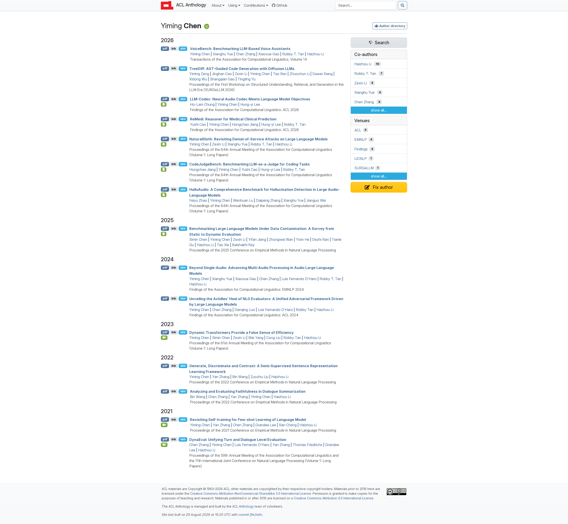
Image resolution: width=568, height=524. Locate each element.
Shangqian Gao (222, 79)
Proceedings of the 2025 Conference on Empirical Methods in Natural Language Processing (262, 250)
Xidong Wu (198, 79)
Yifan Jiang (257, 239)
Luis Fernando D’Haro (299, 279)
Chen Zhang (245, 54)
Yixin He (302, 239)
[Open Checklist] (163, 104)
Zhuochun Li (300, 74)
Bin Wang (240, 377)
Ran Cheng (288, 425)
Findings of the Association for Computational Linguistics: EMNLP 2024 (246, 289)
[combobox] (365, 5)
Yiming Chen (200, 54)
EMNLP (360, 139)
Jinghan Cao (222, 74)
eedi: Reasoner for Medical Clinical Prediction (233, 119)
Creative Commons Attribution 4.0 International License (333, 498)
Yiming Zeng (199, 74)
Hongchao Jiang (245, 124)
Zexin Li (241, 74)
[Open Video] (164, 337)
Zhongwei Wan (281, 239)
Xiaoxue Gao (268, 54)
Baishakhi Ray (243, 245)
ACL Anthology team (247, 506)
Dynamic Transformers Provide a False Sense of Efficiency (241, 332)
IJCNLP (360, 158)
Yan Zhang (220, 377)
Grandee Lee (265, 425)
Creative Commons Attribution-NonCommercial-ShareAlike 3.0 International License (250, 493)
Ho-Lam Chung (202, 104)
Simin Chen (198, 239)
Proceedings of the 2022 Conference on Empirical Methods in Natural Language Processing (262, 382)
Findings (361, 149)
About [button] (216, 5)
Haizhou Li (315, 54)
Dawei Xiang (322, 74)
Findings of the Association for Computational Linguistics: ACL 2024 (243, 315)
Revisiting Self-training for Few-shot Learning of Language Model (248, 419)
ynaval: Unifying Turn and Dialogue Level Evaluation (237, 439)
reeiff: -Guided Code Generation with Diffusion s (241, 68)
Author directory (392, 26)
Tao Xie (223, 245)
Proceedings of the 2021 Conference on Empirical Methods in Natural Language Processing (263, 430)
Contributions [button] (254, 5)
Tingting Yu (247, 79)
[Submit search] (402, 5)
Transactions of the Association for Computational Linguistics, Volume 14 (248, 59)
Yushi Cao (198, 124)
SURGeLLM (364, 168)
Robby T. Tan (293, 54)
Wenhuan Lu (243, 200)
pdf (165, 48)
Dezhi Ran (320, 239)
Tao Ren (280, 74)
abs (182, 48)
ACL (357, 130)
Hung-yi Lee (250, 104)
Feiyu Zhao (198, 200)
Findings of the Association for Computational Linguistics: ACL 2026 (244, 110)
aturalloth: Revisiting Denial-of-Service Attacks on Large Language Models (258, 139)
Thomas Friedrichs (307, 444)
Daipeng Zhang (268, 200)
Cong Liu (273, 337)
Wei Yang (255, 337)
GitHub (281, 5)
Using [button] (232, 5)
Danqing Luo (245, 309)
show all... (379, 110)
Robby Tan (305, 309)
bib (174, 48)
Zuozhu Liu (259, 377)
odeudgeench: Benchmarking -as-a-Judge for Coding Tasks (249, 164)
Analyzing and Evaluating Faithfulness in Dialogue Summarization (248, 391)
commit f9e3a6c (250, 514)
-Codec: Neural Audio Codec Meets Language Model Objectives (250, 99)
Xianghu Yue (223, 54)
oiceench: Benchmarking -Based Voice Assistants (240, 48)
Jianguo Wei (316, 200)
